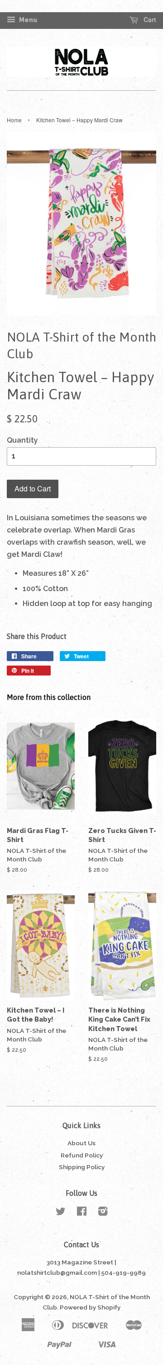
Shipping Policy (82, 1167)
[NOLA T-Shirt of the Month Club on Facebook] (82, 1213)
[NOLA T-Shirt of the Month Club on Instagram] (103, 1213)
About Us (81, 1143)
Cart (149, 19)
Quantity (22, 440)
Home (14, 120)
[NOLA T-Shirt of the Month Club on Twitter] (61, 1213)
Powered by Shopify (90, 1307)
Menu (27, 19)
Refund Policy (82, 1155)
